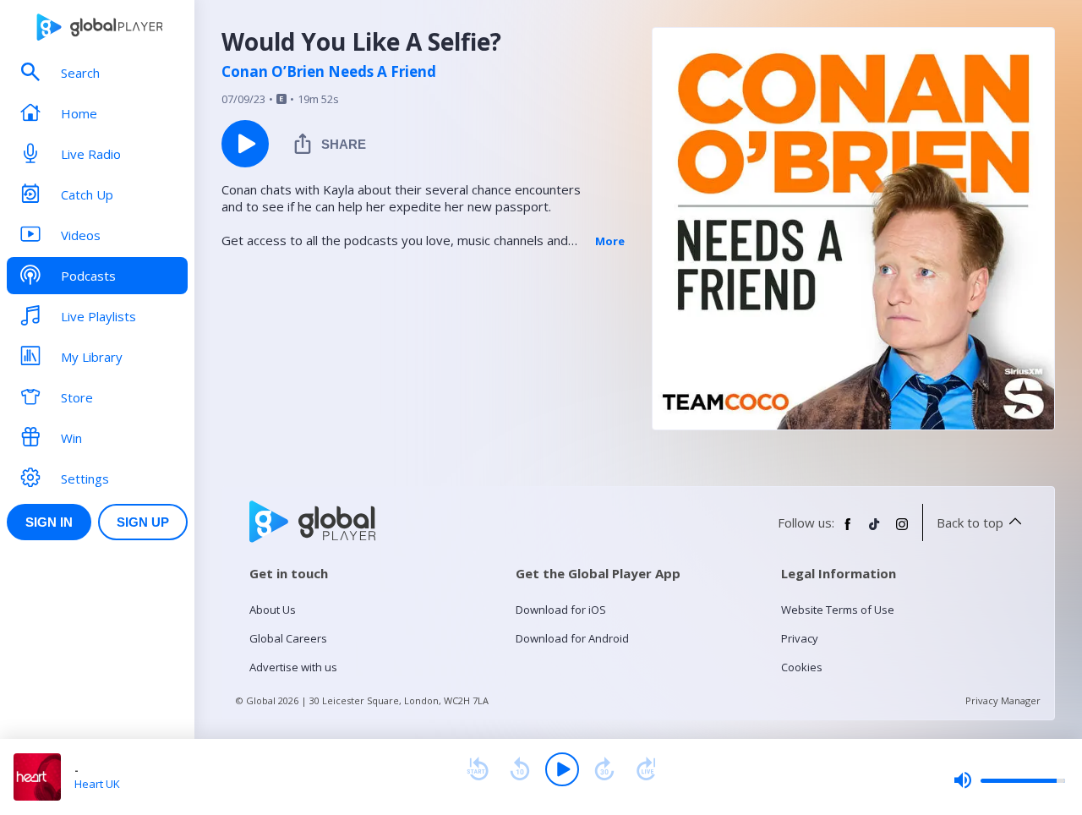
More (610, 241)
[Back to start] (478, 769)
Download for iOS (561, 609)
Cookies (801, 667)
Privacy (799, 638)
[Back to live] (647, 769)
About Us (272, 609)
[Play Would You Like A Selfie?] (245, 143)
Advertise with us (293, 667)
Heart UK (97, 783)
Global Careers (288, 638)
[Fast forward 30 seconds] (604, 769)
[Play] (562, 769)
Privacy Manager (1003, 700)
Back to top (970, 522)
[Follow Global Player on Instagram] (902, 531)
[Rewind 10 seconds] (520, 769)
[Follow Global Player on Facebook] (848, 531)
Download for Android (572, 638)
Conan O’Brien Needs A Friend (328, 72)
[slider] (1009, 780)
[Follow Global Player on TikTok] (875, 531)
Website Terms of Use (837, 609)
